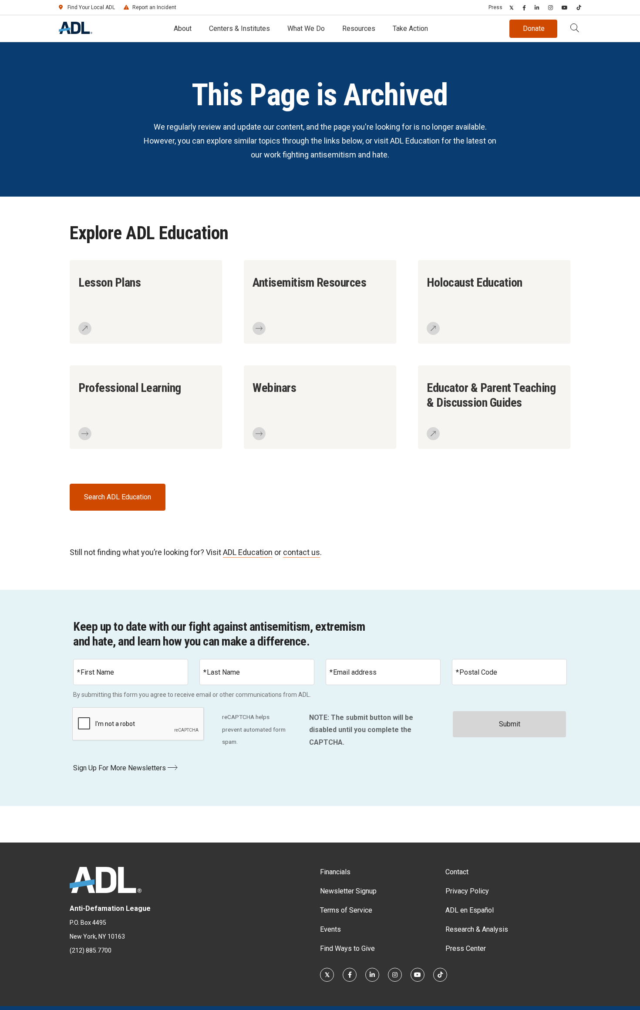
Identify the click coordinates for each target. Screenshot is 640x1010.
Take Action (410, 28)
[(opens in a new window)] (511, 7)
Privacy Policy (467, 891)
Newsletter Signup (348, 891)
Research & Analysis (476, 929)
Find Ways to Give (347, 948)
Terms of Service (346, 910)
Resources (358, 28)
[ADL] (75, 31)
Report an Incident (154, 7)
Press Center (465, 948)
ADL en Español (469, 910)
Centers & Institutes (239, 28)
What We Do (306, 28)
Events (330, 929)
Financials (335, 872)
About (183, 28)
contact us (301, 552)
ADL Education (248, 552)
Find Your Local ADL (91, 7)
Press (495, 7)
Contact (456, 872)
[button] (574, 28)
